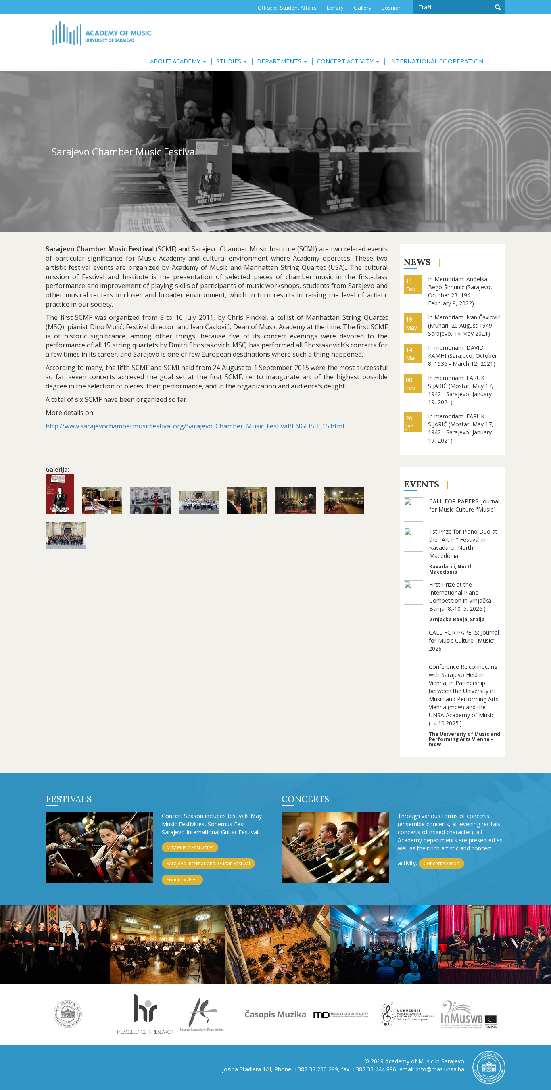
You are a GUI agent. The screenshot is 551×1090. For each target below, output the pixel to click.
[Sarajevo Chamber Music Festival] (60, 494)
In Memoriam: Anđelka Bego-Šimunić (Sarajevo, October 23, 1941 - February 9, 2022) (460, 291)
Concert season (441, 863)
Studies (229, 61)
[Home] (102, 33)
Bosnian (392, 7)
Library (335, 7)
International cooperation (436, 61)
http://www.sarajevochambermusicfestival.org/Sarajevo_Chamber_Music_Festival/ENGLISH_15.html (195, 426)
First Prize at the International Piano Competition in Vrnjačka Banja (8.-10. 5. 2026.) (460, 596)
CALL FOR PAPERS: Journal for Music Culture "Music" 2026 (464, 640)
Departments (280, 61)
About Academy (176, 61)
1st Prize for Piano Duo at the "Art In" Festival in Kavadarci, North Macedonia (463, 544)
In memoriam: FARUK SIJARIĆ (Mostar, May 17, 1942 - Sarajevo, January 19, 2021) (460, 390)
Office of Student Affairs (287, 7)
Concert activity (346, 61)
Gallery (363, 7)
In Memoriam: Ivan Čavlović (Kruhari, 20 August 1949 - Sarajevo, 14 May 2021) (464, 325)
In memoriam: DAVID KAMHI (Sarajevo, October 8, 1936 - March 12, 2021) (462, 356)
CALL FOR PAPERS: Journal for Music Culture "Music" (464, 505)
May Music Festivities (190, 847)
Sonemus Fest (182, 879)
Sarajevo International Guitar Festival (208, 863)
